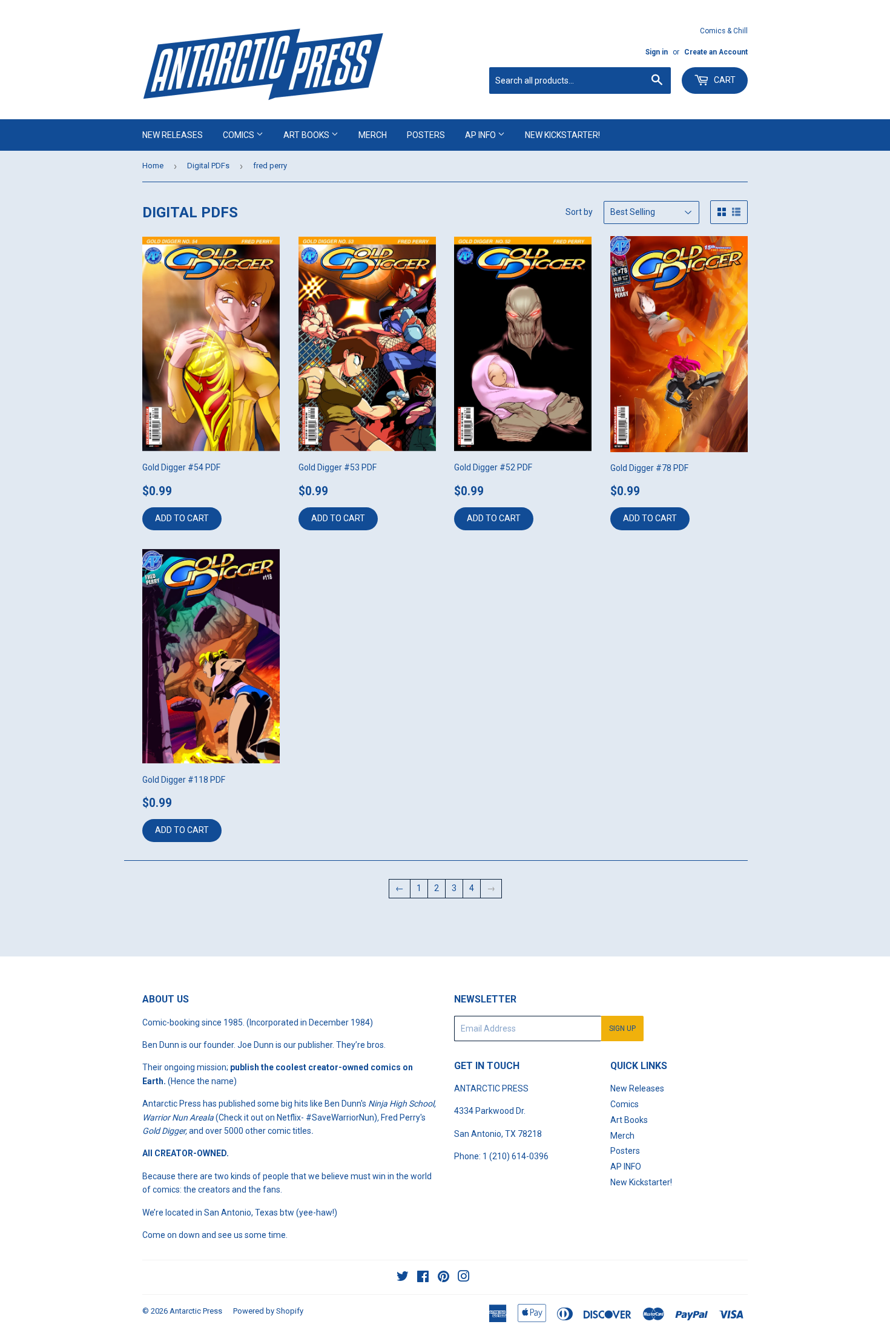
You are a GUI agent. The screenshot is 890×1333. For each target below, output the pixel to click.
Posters (426, 135)
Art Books (307, 135)
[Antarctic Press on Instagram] (464, 1278)
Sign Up (622, 1028)
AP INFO (481, 135)
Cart (724, 80)
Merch (372, 135)
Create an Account (716, 52)
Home (152, 165)
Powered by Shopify (268, 1310)
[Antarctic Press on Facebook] (423, 1278)
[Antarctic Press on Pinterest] (443, 1278)
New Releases (172, 135)
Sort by (579, 212)
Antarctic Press (196, 1310)
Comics (239, 135)
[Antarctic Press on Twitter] (403, 1278)
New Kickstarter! (562, 135)
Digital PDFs (208, 165)
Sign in (656, 52)
